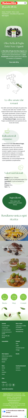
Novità (3, 368)
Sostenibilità (5, 341)
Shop (14, 303)
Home (3, 12)
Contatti (23, 303)
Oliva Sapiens (5, 354)
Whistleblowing (19, 331)
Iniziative (4, 372)
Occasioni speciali (20, 348)
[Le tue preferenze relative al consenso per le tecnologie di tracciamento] (25, 416)
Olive (13, 12)
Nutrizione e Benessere (5, 358)
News (3, 366)
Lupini (17, 345)
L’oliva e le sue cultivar (7, 356)
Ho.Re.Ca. (18, 370)
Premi (3, 374)
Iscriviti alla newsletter (7, 389)
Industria (18, 368)
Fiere (3, 370)
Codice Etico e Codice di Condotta (21, 326)
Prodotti (8, 12)
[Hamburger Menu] (25, 3)
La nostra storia (5, 325)
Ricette (4, 303)
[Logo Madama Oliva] (9, 2)
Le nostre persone (6, 330)
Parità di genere (19, 329)
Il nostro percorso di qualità (6, 332)
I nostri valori (5, 328)
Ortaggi (17, 350)
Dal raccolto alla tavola (5, 336)
